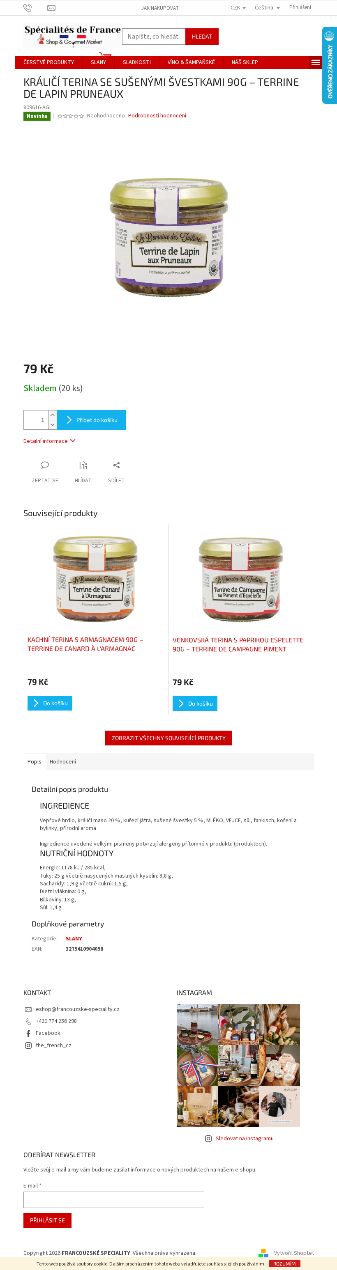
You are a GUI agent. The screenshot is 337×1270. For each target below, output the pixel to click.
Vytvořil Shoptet (294, 1253)
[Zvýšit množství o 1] (52, 415)
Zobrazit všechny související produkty (169, 737)
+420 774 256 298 (56, 1021)
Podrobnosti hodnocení (157, 116)
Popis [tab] (35, 762)
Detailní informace (45, 441)
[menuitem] (48, 62)
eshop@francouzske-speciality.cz (78, 1009)
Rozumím (284, 1263)
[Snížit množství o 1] (52, 424)
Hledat (202, 36)
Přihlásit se (47, 1220)
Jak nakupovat (160, 8)
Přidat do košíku (97, 419)
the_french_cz (54, 1045)
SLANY (74, 939)
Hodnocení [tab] (63, 762)
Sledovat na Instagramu (245, 1139)
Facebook (48, 1033)
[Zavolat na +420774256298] (35, 7)
